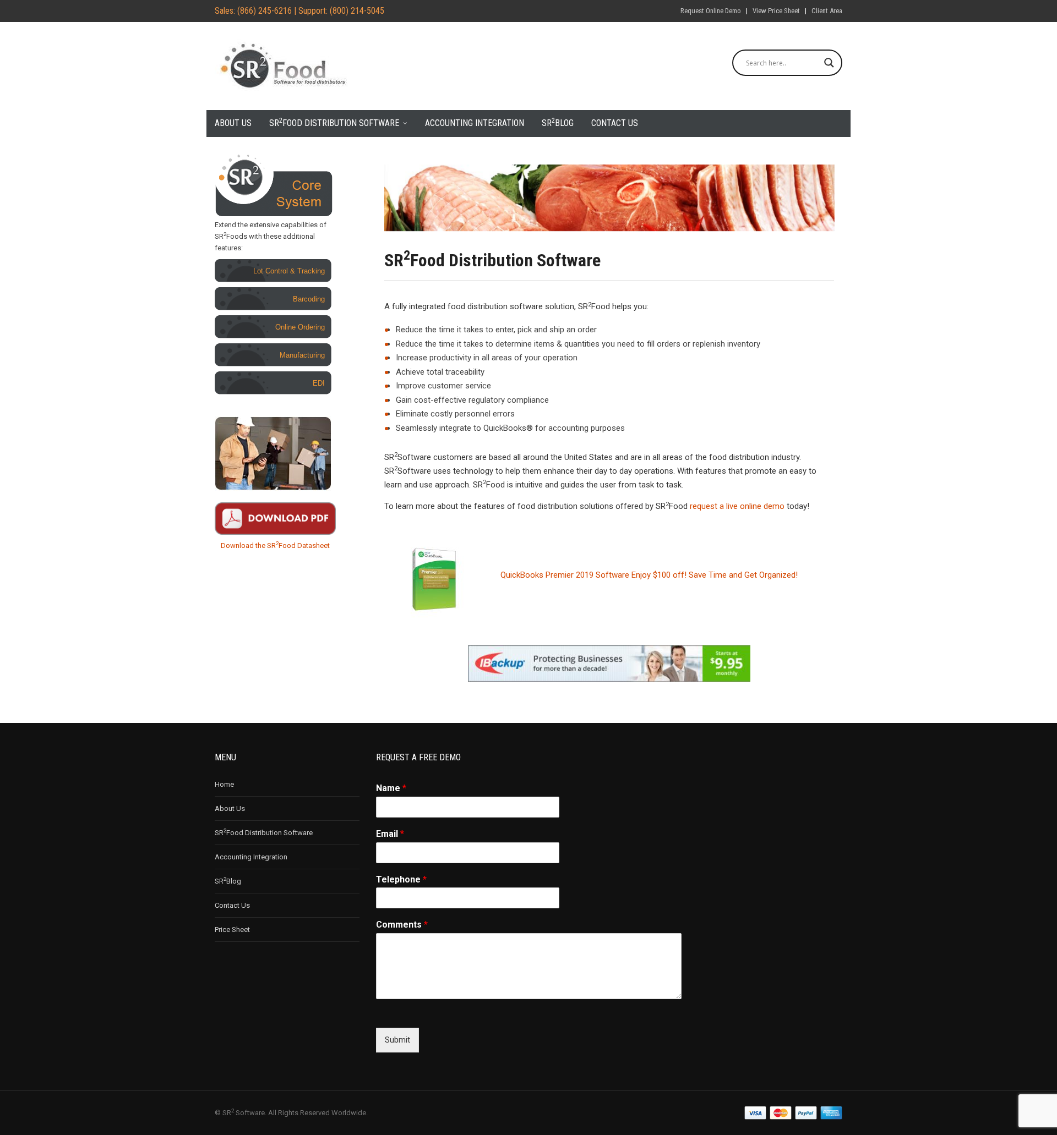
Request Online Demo (710, 11)
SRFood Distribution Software (334, 122)
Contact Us (614, 123)
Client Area (826, 11)
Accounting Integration (474, 123)
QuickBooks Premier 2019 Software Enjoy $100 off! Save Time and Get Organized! (649, 575)
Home (224, 784)
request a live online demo (737, 506)
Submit (397, 1040)
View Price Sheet (776, 11)
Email (390, 834)
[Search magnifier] (829, 62)
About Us (233, 123)
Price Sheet (232, 929)
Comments (402, 924)
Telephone (401, 879)
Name (391, 788)
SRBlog (558, 122)
